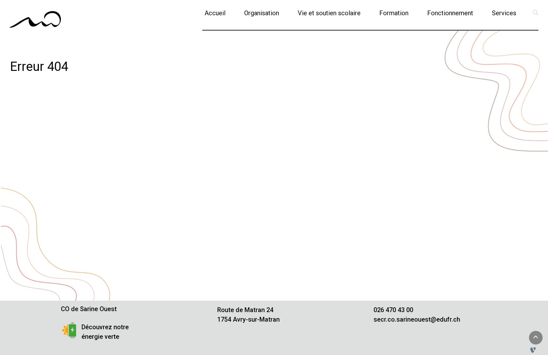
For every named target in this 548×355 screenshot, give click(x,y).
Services (504, 13)
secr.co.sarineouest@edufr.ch (417, 319)
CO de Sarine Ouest (89, 309)
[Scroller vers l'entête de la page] (535, 337)
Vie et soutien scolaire (329, 13)
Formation (393, 13)
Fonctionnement (450, 13)
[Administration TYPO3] (534, 350)
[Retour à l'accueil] (35, 19)
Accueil (215, 13)
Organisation (261, 13)
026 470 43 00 (393, 310)
